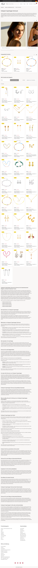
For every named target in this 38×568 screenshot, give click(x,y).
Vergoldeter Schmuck (23, 536)
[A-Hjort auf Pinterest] (20, 563)
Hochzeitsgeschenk (22, 540)
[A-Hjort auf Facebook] (15, 563)
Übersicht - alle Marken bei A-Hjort (9, 7)
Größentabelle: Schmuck (4, 559)
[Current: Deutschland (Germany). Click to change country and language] (36, 1)
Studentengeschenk (22, 533)
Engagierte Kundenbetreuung (6, 442)
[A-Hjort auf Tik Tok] (22, 563)
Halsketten (2, 533)
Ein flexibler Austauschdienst (6, 437)
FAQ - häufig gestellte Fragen (4, 558)
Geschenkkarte (3, 548)
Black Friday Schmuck (23, 534)
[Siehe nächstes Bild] (36, 20)
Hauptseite (2, 7)
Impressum (2, 553)
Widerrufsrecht (3, 554)
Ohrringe (2, 529)
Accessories (2, 536)
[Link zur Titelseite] (3, 4)
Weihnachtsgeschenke (23, 535)
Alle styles (2, 539)
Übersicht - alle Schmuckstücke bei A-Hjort (6, 528)
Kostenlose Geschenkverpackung (6, 436)
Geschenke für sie (22, 539)
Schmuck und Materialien (4, 552)
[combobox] (13, 4)
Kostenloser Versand (5, 434)
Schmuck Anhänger (3, 535)
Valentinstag (21, 529)
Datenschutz (2, 555)
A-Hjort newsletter (3, 546)
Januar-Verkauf (22, 528)
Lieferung (2, 547)
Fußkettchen (2, 534)
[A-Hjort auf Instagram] (17, 563)
